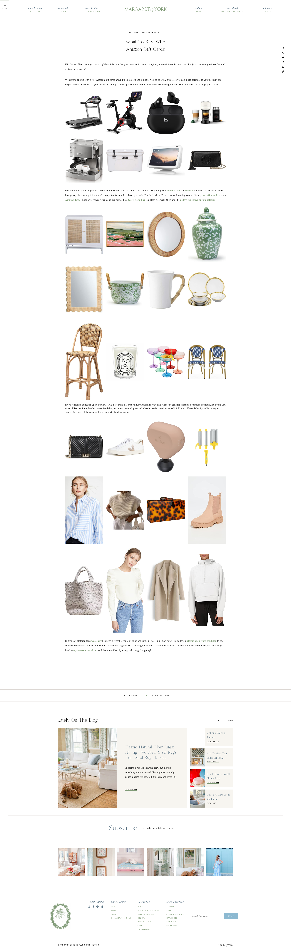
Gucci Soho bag (136, 200)
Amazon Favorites (175, 914)
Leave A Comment (132, 695)
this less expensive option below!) (197, 200)
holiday (133, 32)
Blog (198, 10)
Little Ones (171, 918)
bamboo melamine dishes (100, 408)
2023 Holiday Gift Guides (148, 910)
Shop (63, 10)
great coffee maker (209, 195)
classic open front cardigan (202, 641)
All (220, 720)
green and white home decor (146, 408)
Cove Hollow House (232, 10)
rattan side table (169, 404)
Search (267, 10)
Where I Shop (92, 10)
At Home (170, 906)
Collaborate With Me (121, 918)
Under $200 (171, 925)
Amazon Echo (73, 200)
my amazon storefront (85, 650)
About (114, 914)
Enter (231, 916)
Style (230, 720)
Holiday (141, 918)
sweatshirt (96, 641)
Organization (144, 922)
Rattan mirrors (80, 408)
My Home (35, 10)
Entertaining (143, 929)
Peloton (189, 190)
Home (140, 906)
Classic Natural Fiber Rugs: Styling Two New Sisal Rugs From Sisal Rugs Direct (151, 752)
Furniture (171, 922)
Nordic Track (174, 190)
